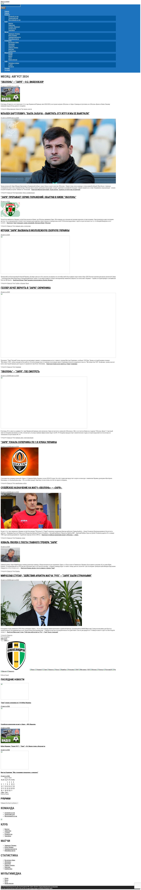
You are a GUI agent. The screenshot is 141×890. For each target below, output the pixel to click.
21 (5, 788)
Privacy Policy (34, 888)
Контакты (11, 66)
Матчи (6, 32)
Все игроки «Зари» (13, 42)
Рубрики (3, 803)
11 (13, 784)
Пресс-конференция (29, 193)
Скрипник (18, 367)
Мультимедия (11, 109)
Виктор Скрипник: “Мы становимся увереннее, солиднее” (19, 772)
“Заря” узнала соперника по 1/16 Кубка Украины (16, 703)
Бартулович (18, 193)
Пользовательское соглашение (48, 887)
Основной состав (13, 16)
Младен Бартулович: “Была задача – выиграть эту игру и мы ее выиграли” (45, 113)
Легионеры (11, 44)
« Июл (2, 792)
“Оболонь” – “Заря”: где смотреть (20, 371)
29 (7, 790)
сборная (22, 283)
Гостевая (7, 70)
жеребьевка (19, 483)
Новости (18, 109)
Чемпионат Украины (14, 34)
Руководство (12, 28)
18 (13, 786)
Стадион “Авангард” (14, 27)
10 (11, 784)
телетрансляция (28, 438)
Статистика (8, 41)
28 (5, 790)
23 (9, 788)
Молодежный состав (14, 20)
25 (13, 788)
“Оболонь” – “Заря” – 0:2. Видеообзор (22, 81)
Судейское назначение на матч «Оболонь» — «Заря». (31, 487)
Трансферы (11, 30)
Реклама (7, 68)
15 (7, 786)
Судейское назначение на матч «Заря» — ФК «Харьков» (18, 724)
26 (1, 790)
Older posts (4, 639)
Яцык (27, 283)
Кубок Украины (12, 35)
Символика (11, 25)
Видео (6, 880)
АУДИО (10, 54)
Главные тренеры (13, 47)
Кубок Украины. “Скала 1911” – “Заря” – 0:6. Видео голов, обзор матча (23, 746)
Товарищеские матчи (14, 37)
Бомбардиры (12, 51)
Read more (55, 189)
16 (9, 786)
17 (11, 786)
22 (7, 788)
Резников (18, 538)
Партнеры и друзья (13, 63)
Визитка (10, 23)
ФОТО (10, 58)
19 (1, 788)
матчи (30, 109)
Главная (7, 11)
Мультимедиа (9, 53)
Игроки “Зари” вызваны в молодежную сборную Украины (35, 230)
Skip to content (5, 1)
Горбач (17, 283)
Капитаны (11, 49)
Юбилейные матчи (13, 39)
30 (9, 790)
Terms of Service (44, 888)
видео (26, 109)
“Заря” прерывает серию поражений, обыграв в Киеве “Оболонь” (38, 197)
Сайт (6, 61)
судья (23, 538)
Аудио (6, 878)
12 (1, 786)
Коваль (17, 571)
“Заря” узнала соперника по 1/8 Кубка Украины (29, 442)
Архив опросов (12, 59)
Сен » (6, 792)
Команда (7, 15)
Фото (6, 882)
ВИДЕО (10, 56)
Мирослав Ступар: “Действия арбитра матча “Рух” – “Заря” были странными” (46, 575)
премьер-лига (19, 226)
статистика (27, 226)
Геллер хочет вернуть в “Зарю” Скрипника (26, 287)
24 (11, 788)
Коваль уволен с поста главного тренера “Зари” (29, 542)
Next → (7, 640)
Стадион (7, 832)
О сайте (10, 65)
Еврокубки (11, 46)
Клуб (6, 22)
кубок (25, 483)
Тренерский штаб (13, 18)
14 (5, 786)
